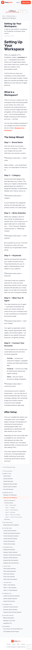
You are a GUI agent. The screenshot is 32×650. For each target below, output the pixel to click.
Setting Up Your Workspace (10, 497)
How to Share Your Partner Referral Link (13, 628)
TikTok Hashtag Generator (9, 571)
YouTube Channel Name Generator (11, 533)
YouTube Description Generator (10, 536)
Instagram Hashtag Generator (10, 557)
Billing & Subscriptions (8, 617)
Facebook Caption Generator (10, 609)
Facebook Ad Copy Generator (10, 606)
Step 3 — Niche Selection (11, 510)
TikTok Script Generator (9, 576)
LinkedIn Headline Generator (10, 598)
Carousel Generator (8, 478)
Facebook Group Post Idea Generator (12, 612)
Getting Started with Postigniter (11, 525)
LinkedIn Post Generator (9, 601)
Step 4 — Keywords (10, 512)
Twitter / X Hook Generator (9, 587)
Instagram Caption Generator (10, 552)
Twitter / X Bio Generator (9, 585)
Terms (13, 644)
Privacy (8, 644)
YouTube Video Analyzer (9, 544)
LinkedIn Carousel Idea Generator (11, 595)
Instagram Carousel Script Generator (12, 555)
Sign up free (25, 2)
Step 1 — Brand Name (10, 505)
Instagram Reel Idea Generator (10, 560)
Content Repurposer (8, 481)
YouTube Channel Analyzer (9, 530)
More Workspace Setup (9, 467)
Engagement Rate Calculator (10, 484)
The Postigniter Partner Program (11, 631)
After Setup (7, 519)
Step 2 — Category (10, 507)
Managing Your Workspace (10, 495)
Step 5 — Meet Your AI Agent (12, 514)
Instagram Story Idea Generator (11, 563)
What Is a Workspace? (9, 500)
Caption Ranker (7, 476)
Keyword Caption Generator (10, 486)
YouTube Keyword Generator (10, 538)
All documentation (7, 471)
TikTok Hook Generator (8, 574)
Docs (3, 16)
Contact (23, 644)
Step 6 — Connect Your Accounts (13, 517)
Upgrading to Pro (7, 623)
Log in (18, 2)
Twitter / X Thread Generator (10, 590)
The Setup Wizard (8, 502)
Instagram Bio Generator (9, 549)
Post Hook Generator (8, 489)
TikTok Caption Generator (9, 568)
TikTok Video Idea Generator (10, 579)
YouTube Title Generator (9, 541)
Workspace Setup (11, 16)
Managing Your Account (9, 620)
